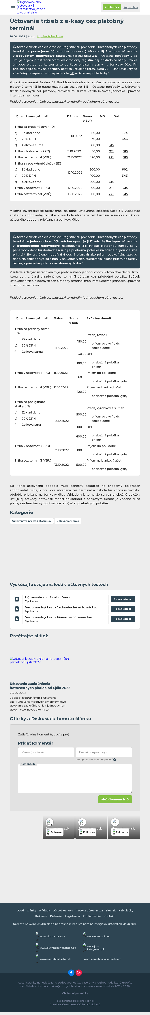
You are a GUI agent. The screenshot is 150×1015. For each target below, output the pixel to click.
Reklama (41, 916)
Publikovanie (92, 916)
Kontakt (109, 916)
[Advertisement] (75, 553)
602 (125, 169)
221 (107, 69)
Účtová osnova (63, 910)
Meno (32, 752)
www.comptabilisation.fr (55, 959)
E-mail (92, 752)
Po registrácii (123, 599)
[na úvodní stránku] (33, 7)
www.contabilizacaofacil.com (102, 959)
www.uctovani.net (98, 936)
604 (124, 133)
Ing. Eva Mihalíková (50, 36)
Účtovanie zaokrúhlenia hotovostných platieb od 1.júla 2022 (40, 686)
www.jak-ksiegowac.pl (95, 948)
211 (111, 151)
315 (94, 56)
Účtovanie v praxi (68, 520)
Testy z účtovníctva (89, 910)
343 (125, 139)
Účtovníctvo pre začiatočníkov (31, 520)
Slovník (111, 910)
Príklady (44, 910)
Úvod (20, 910)
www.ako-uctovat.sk (52, 936)
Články (31, 910)
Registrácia (130, 7)
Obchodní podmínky (75, 993)
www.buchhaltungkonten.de (58, 947)
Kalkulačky (126, 910)
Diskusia (56, 916)
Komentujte (28, 764)
